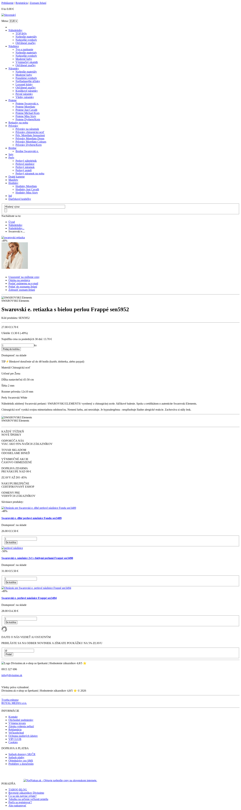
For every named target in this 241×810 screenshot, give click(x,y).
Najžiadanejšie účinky (28, 81)
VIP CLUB (14, 739)
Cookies (13, 742)
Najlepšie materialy (26, 52)
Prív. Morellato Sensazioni (30, 135)
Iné (10, 195)
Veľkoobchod (16, 732)
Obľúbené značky (26, 43)
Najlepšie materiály (26, 36)
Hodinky (13, 183)
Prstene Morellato (25, 106)
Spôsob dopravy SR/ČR (21, 754)
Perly (11, 157)
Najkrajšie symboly (26, 39)
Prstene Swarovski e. (27, 103)
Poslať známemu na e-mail (23, 283)
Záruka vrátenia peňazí (21, 726)
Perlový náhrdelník (26, 160)
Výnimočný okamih (27, 62)
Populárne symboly (26, 78)
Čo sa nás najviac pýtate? (22, 795)
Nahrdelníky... (16, 228)
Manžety (13, 179)
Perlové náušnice (25, 163)
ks (35, 345)
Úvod (11, 221)
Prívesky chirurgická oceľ (30, 132)
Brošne (12, 148)
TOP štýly (21, 33)
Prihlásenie (7, 2)
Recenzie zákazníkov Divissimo (26, 792)
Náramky (13, 68)
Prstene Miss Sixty (26, 116)
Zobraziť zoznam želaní (21, 289)
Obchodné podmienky (20, 719)
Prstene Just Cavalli (26, 109)
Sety (10, 154)
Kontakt (12, 716)
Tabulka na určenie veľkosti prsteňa (28, 799)
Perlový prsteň (24, 170)
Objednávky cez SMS (20, 760)
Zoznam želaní (38, 2)
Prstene (12, 100)
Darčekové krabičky (19, 198)
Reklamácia (15, 729)
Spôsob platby (16, 757)
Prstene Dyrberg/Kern (28, 119)
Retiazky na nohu (18, 122)
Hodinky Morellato (26, 186)
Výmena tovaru (17, 723)
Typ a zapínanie (24, 49)
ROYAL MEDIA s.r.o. (14, 702)
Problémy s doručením (21, 763)
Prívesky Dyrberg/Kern (29, 144)
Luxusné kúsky (24, 84)
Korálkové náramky (27, 90)
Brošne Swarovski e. (27, 151)
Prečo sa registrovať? (20, 802)
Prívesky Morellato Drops (30, 138)
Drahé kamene (16, 176)
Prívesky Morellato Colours (31, 141)
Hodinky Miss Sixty (27, 192)
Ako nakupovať (17, 805)
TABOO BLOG (17, 789)
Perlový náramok (25, 167)
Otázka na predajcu (19, 280)
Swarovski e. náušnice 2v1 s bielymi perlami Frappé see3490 (37, 558)
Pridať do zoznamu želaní (22, 286)
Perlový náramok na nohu (30, 173)
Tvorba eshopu (9, 699)
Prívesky (13, 125)
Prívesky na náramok (27, 128)
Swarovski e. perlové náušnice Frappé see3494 (29, 598)
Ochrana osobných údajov (23, 735)
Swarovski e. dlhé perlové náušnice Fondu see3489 (31, 518)
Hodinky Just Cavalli (27, 189)
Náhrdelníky (15, 30)
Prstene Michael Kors (28, 113)
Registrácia (22, 2)
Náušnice (13, 46)
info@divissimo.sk (11, 675)
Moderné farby (24, 58)
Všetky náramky (25, 97)
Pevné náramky (24, 93)
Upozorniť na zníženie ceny (24, 277)
